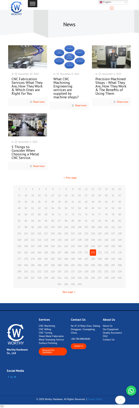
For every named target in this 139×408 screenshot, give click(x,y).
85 (46, 220)
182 (53, 259)
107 (86, 227)
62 (106, 208)
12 (93, 189)
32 (119, 195)
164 (39, 252)
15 (113, 189)
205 (100, 265)
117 (46, 233)
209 (19, 271)
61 (99, 208)
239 (113, 278)
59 (86, 208)
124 (93, 233)
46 (106, 201)
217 (73, 271)
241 (59, 284)
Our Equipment (111, 329)
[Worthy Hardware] (16, 8)
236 (93, 278)
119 (59, 233)
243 (73, 284)
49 (19, 208)
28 (93, 195)
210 (26, 271)
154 (79, 246)
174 (106, 252)
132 (39, 239)
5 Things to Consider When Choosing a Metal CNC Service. (25, 152)
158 (106, 246)
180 (39, 259)
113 (19, 233)
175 (113, 252)
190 (106, 259)
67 (32, 214)
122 (79, 233)
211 (32, 271)
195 (33, 265)
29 (99, 195)
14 (106, 189)
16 (119, 189)
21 (46, 195)
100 (39, 227)
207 (113, 265)
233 (73, 278)
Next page (67, 292)
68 (39, 214)
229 (46, 278)
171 (86, 252)
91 (86, 220)
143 (113, 239)
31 (113, 195)
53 (46, 208)
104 (66, 227)
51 (32, 208)
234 (79, 278)
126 (106, 233)
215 (59, 271)
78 (106, 214)
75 (86, 214)
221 (100, 271)
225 (19, 278)
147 (33, 246)
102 (53, 227)
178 (26, 259)
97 (19, 227)
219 (86, 271)
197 (46, 265)
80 (119, 214)
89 (72, 220)
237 (100, 278)
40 (66, 201)
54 (52, 208)
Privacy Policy (95, 399)
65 (19, 214)
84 (39, 220)
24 (66, 195)
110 (106, 227)
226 (26, 278)
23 (59, 195)
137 (73, 239)
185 (73, 259)
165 (46, 252)
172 (93, 252)
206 (106, 265)
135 (59, 239)
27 (86, 195)
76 (93, 214)
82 (26, 220)
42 (79, 201)
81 (19, 220)
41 (72, 201)
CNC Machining (47, 326)
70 (52, 214)
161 (19, 252)
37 (46, 201)
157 (100, 246)
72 (66, 214)
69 (46, 214)
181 (46, 259)
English (106, 2)
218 (79, 271)
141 (100, 239)
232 (66, 278)
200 (66, 265)
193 (19, 265)
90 (79, 220)
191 (113, 259)
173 (100, 252)
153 (73, 246)
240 (120, 278)
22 (52, 195)
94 (106, 220)
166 (53, 252)
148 (39, 246)
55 (59, 208)
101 (46, 227)
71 (59, 214)
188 (93, 259)
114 (26, 233)
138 (79, 239)
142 (106, 239)
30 (106, 195)
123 (86, 233)
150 (53, 246)
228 (39, 278)
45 (99, 201)
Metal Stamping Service (51, 339)
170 (79, 252)
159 (113, 246)
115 (32, 233)
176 (120, 252)
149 (46, 246)
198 (53, 265)
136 (66, 239)
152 (66, 246)
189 (100, 259)
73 (72, 214)
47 (113, 201)
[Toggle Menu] (32, 3)
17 (19, 195)
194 (26, 265)
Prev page (71, 177)
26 (79, 195)
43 (86, 201)
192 (120, 259)
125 (100, 233)
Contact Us (109, 339)
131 (33, 239)
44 (93, 201)
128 (120, 233)
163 (33, 252)
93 (99, 220)
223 (113, 271)
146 (26, 246)
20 (39, 195)
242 (66, 284)
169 (73, 252)
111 (113, 227)
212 (39, 271)
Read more (39, 102)
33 (19, 201)
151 (59, 246)
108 (93, 227)
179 (33, 259)
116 (39, 233)
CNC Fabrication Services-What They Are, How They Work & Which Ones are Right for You (27, 86)
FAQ (105, 336)
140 (93, 239)
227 (33, 278)
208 (120, 265)
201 (73, 265)
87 (59, 220)
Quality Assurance (112, 332)
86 (52, 220)
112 (119, 227)
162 (26, 252)
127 (113, 233)
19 (32, 195)
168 (66, 252)
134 (53, 239)
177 (19, 259)
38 (52, 201)
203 (86, 265)
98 (26, 227)
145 (19, 246)
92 (93, 220)
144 (120, 239)
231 (59, 278)
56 (66, 208)
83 (32, 220)
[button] (131, 391)
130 (26, 239)
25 (72, 195)
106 (79, 227)
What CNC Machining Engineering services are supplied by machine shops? (66, 88)
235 (86, 278)
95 (113, 220)
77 (99, 214)
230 (53, 278)
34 (26, 201)
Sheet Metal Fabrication (51, 336)
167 (59, 252)
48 (119, 201)
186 (79, 259)
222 (106, 271)
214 (53, 271)
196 (39, 265)
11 (86, 189)
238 (106, 278)
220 (93, 271)
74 (79, 214)
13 (99, 189)
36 (39, 201)
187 (86, 259)
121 (73, 233)
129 (19, 239)
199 (59, 265)
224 (120, 271)
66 (26, 214)
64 (119, 208)
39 (59, 201)
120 (66, 233)
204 (93, 265)
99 (32, 227)
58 (79, 208)
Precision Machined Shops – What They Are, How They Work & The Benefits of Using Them (110, 86)
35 (32, 201)
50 (26, 208)
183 (59, 259)
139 (86, 239)
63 (113, 208)
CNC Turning (45, 332)
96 (119, 220)
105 (73, 227)
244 (79, 284)
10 (79, 189)
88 (66, 220)
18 (26, 195)
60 (93, 208)
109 (100, 227)
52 (39, 208)
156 (93, 246)
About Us (108, 326)
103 (59, 227)
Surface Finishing (48, 343)
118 (52, 233)
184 (66, 259)
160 (120, 246)
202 (79, 265)
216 (66, 271)
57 (72, 208)
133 (46, 239)
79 (113, 214)
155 (86, 246)
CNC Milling (45, 329)
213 (46, 271)
